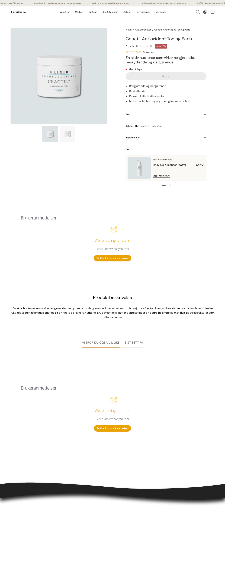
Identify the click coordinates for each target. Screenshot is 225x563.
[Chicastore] (18, 12)
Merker (57, 540)
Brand (129, 149)
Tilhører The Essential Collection (144, 126)
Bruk (128, 114)
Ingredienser (133, 137)
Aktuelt (57, 545)
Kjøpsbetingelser (21, 522)
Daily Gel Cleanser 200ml (169, 165)
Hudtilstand (60, 534)
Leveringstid (18, 528)
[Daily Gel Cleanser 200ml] (139, 168)
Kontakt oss (18, 516)
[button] (78, 11)
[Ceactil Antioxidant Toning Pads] (50, 134)
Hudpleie (58, 522)
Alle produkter (143, 29)
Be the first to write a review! (112, 258)
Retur (14, 534)
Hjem (129, 29)
